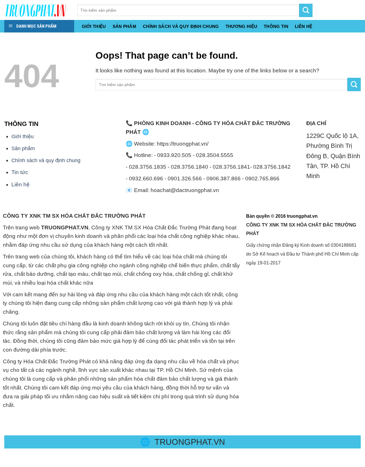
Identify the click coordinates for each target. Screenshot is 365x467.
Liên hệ (20, 184)
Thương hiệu (241, 26)
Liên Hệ (303, 26)
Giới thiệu (94, 26)
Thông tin (276, 26)
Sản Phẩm (124, 26)
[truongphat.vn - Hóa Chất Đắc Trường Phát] (36, 10)
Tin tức (19, 172)
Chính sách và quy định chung (181, 26)
